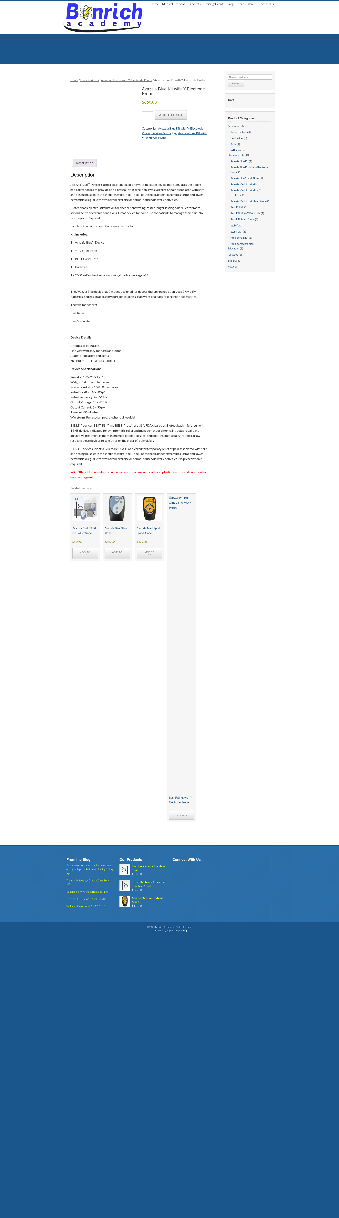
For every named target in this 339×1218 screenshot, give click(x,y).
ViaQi (231, 266)
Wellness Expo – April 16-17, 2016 (86, 906)
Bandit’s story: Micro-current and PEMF (88, 891)
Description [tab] (84, 163)
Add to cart (171, 115)
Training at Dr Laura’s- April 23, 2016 (87, 899)
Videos (180, 4)
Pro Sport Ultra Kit (241, 243)
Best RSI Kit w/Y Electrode (245, 213)
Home (154, 4)
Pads (233, 144)
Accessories (234, 126)
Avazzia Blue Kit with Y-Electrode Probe (126, 80)
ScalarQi (233, 260)
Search (236, 83)
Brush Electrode (240, 132)
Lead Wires (237, 138)
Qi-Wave (233, 254)
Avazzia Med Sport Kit (243, 184)
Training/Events (214, 4)
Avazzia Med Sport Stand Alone (249, 201)
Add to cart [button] (85, 553)
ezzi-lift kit (236, 231)
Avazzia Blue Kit (239, 161)
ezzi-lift (235, 225)
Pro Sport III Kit (239, 237)
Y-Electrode (237, 150)
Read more (181, 815)
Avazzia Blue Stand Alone (245, 178)
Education (233, 248)
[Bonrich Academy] (103, 17)
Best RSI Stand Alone (242, 219)
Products (194, 4)
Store (240, 4)
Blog (230, 4)
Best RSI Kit (237, 207)
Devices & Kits (89, 80)
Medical (167, 4)
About (251, 4)
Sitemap (183, 930)
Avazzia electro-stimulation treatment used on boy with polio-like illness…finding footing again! (90, 869)
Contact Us (266, 4)
